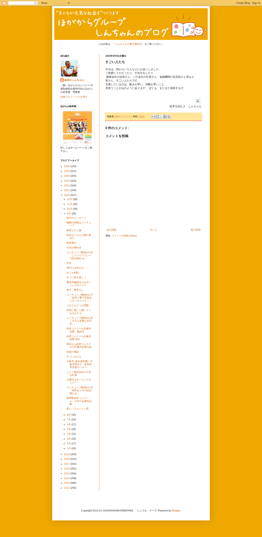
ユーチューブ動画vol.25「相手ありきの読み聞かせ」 (80, 390)
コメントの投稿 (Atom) (124, 235)
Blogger (176, 510)
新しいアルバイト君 (78, 408)
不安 (69, 263)
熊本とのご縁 (74, 230)
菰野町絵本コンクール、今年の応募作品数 (79, 401)
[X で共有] (161, 117)
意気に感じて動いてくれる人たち (79, 311)
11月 (70, 204)
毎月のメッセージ (76, 217)
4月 (69, 433)
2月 (69, 443)
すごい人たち (74, 356)
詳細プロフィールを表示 (73, 96)
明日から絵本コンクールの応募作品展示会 (79, 345)
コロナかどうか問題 (78, 305)
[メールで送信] (153, 117)
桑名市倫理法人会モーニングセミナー (79, 284)
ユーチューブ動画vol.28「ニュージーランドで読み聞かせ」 (80, 255)
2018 (67, 459)
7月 (69, 419)
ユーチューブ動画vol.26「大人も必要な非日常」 (80, 320)
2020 (67, 195)
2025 (67, 171)
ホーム (153, 229)
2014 (67, 478)
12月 (70, 199)
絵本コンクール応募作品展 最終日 (79, 330)
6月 (69, 424)
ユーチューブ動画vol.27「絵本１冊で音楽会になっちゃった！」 (80, 297)
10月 (70, 208)
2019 (67, 454)
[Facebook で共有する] (165, 117)
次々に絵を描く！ (76, 277)
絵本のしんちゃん (74, 80)
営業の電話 (73, 351)
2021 (67, 190)
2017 (67, 464)
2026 (67, 166)
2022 (67, 185)
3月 (69, 438)
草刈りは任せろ (75, 267)
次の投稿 (111, 229)
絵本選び (71, 242)
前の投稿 (196, 229)
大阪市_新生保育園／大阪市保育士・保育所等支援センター (80, 364)
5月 (69, 429)
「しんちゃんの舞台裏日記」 (129, 44)
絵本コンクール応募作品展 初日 (79, 338)
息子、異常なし (75, 289)
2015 (67, 473)
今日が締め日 (74, 247)
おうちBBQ (73, 272)
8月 (69, 414)
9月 (69, 213)
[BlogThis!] (157, 117)
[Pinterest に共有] (169, 117)
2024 (67, 175)
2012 (67, 487)
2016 (67, 468)
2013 (67, 483)
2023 (67, 180)
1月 (69, 448)
